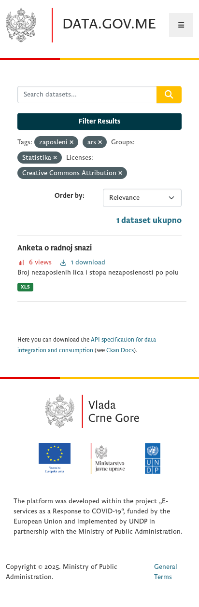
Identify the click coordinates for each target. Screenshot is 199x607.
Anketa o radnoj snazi (54, 248)
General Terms (165, 572)
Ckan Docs (120, 350)
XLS (25, 287)
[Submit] (169, 94)
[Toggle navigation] (181, 25)
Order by (69, 196)
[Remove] (71, 142)
